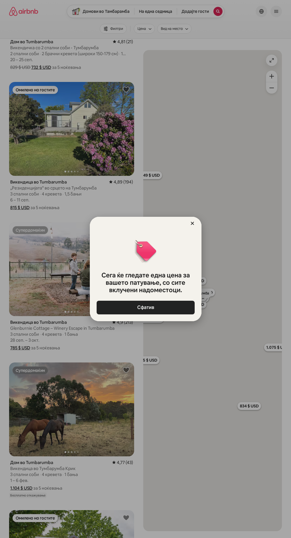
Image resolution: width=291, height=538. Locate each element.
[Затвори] (192, 223)
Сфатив (145, 307)
